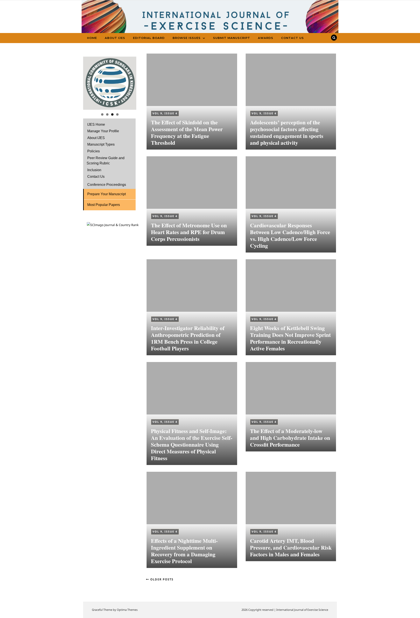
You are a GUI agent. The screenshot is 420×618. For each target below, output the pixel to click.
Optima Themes (127, 610)
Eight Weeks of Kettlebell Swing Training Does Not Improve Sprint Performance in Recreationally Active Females (290, 338)
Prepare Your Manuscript (106, 194)
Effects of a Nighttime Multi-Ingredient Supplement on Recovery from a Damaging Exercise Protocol (184, 551)
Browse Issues (187, 38)
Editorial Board (149, 38)
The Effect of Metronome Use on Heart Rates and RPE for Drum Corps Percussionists (189, 232)
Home (92, 38)
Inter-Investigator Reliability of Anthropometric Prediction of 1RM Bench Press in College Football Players (187, 338)
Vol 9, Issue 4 (164, 113)
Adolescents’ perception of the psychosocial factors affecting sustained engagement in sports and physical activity (286, 132)
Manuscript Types (101, 144)
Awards (265, 38)
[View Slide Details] (109, 83)
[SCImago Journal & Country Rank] (112, 225)
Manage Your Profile (103, 131)
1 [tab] (102, 114)
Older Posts (161, 579)
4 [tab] (117, 114)
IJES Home (96, 124)
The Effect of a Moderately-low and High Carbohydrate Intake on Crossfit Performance (290, 438)
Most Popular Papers (103, 205)
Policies (93, 151)
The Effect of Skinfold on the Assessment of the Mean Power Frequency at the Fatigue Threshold (187, 132)
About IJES (115, 38)
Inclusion (94, 170)
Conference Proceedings (106, 184)
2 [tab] (107, 114)
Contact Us (292, 38)
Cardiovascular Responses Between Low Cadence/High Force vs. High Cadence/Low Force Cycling (290, 235)
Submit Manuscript (231, 38)
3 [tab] (112, 114)
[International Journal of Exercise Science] (210, 22)
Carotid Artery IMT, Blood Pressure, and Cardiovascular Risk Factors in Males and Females (291, 547)
